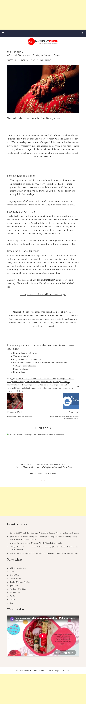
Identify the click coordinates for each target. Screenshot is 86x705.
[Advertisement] (43, 15)
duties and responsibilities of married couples (36, 379)
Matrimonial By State (18, 589)
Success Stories (15, 579)
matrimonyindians (43, 60)
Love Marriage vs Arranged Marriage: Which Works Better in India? (36, 543)
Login (12, 572)
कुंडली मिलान (14, 586)
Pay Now (13, 596)
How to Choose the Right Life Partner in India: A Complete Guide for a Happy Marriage (44, 553)
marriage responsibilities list (36, 385)
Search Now (14, 575)
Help (11, 603)
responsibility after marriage (43, 388)
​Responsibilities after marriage (43, 294)
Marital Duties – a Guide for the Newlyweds (34, 55)
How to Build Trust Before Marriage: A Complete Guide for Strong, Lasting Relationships (44, 533)
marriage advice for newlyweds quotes (34, 382)
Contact (12, 600)
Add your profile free (18, 568)
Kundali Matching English (20, 582)
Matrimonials (15, 593)
